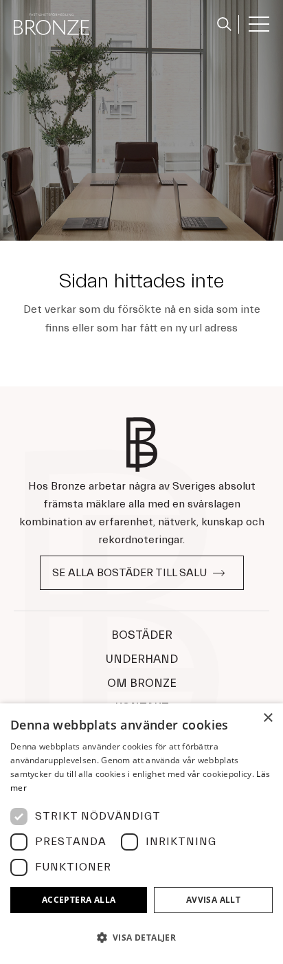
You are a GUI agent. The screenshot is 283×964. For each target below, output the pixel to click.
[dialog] (141, 833)
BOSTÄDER (141, 635)
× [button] (267, 718)
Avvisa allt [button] (213, 900)
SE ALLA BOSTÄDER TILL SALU (129, 573)
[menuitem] (224, 24)
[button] (141, 938)
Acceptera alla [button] (79, 900)
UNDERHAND (142, 659)
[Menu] (254, 24)
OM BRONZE (142, 683)
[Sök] (220, 22)
